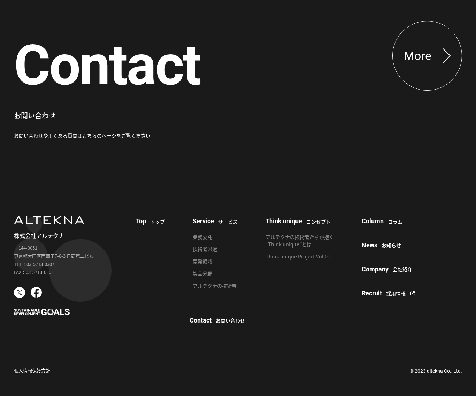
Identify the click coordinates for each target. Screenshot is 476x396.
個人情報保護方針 (32, 370)
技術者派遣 (205, 249)
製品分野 (202, 273)
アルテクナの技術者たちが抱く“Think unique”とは (300, 240)
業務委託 (202, 236)
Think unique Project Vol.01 (298, 256)
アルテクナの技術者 (215, 285)
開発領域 (202, 261)
